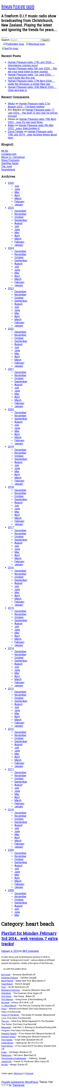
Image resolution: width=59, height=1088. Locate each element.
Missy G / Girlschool (13, 157)
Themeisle (18, 1085)
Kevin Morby (7, 1046)
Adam (11, 125)
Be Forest (5, 974)
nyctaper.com (8, 154)
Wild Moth (6, 993)
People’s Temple (9, 1033)
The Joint (6, 166)
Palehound (6, 1055)
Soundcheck (8, 169)
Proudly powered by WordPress (19, 1082)
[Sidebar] (2, 37)
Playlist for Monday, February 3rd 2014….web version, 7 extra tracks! (29, 938)
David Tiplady (15, 131)
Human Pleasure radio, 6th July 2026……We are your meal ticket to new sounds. (32, 70)
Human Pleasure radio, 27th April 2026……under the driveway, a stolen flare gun (31, 82)
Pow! (3, 987)
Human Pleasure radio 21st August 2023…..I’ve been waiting (29, 105)
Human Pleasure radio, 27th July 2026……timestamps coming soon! (31, 64)
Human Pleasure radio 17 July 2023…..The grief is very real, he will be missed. (33, 113)
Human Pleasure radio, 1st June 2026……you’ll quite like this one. (31, 76)
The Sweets (6, 1040)
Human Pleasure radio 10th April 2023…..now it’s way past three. (32, 121)
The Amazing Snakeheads (13, 1058)
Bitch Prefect (7, 981)
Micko (11, 103)
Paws (3, 1008)
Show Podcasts (10, 160)
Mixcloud (18, 1073)
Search (5, 39)
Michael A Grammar (10, 990)
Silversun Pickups (9, 977)
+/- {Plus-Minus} (8, 1005)
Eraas (4, 1052)
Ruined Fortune (8, 1036)
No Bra (4, 1064)
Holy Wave (6, 996)
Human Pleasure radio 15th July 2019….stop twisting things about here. (32, 134)
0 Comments (32, 951)
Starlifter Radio (10, 163)
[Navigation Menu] (6, 37)
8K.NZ (4, 151)
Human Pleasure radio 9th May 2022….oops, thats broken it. (31, 127)
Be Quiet (5, 1002)
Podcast (29, 1073)
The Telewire (7, 999)
